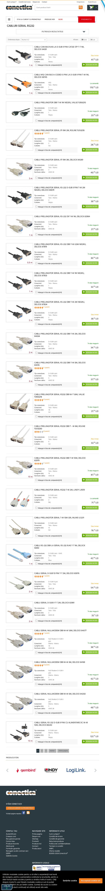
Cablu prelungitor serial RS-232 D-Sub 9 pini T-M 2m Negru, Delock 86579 (59, 189)
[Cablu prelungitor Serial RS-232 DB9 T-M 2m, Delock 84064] (19, 343)
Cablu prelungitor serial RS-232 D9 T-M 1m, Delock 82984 (62, 216)
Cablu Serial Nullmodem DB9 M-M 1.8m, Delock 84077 (60, 630)
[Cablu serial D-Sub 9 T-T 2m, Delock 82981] (19, 612)
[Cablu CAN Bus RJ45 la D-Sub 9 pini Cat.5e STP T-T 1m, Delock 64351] (19, 56)
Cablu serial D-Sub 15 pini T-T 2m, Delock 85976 (56, 573)
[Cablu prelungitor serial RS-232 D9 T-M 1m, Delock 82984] (19, 226)
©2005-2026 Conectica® (58, 853)
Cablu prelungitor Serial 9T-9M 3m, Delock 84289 (58, 160)
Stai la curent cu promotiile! (29, 19)
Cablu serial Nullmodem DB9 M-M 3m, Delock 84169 (59, 662)
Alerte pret (10, 846)
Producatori (36, 848)
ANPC (51, 848)
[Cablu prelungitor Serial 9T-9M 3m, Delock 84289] (19, 169)
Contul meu (10, 841)
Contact (44, 2)
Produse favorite (12, 843)
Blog (61, 19)
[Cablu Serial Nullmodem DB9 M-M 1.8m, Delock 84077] (19, 640)
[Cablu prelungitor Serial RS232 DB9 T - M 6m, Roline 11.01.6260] (19, 435)
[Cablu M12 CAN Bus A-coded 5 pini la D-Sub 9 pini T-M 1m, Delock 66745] (19, 84)
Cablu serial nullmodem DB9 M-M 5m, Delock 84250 (60, 694)
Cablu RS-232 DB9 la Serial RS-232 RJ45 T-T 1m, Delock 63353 (59, 547)
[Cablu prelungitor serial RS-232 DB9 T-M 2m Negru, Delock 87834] (19, 311)
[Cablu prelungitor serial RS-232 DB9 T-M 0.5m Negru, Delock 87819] (19, 253)
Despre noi (36, 2)
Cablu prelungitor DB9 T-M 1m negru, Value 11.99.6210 (60, 102)
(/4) (50, 65)
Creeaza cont (11, 836)
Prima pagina (37, 834)
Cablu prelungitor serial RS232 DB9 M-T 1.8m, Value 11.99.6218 (59, 396)
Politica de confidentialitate (59, 843)
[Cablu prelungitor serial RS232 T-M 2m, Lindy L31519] (19, 499)
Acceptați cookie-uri (90, 880)
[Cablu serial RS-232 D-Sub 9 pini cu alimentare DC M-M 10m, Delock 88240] (19, 732)
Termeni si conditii (56, 846)
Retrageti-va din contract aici (17, 851)
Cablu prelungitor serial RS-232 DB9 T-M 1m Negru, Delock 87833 (59, 274)
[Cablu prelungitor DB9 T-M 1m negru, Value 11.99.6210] (19, 112)
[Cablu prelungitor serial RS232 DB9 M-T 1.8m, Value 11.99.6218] (19, 404)
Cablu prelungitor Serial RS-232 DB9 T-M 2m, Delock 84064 (60, 335)
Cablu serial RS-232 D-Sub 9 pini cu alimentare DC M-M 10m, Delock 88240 (61, 724)
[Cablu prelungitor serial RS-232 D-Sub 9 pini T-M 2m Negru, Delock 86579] (19, 197)
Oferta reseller (54, 851)
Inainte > (52, 751)
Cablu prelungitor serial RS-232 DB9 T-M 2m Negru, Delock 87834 (59, 303)
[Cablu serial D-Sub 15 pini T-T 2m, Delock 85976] (19, 582)
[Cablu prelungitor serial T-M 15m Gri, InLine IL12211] (19, 527)
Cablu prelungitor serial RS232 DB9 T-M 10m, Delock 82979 (60, 459)
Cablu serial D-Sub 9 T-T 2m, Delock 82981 (54, 602)
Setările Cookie (11, 855)
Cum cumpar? (12, 2)
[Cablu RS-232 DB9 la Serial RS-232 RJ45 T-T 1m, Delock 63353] (19, 555)
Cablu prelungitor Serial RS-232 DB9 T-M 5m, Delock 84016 (60, 364)
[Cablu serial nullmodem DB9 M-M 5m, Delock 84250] (19, 703)
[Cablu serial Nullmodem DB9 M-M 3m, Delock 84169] (19, 671)
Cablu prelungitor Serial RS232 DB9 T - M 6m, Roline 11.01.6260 (59, 427)
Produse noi (50, 19)
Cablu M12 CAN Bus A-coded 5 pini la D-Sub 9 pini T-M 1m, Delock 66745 (61, 76)
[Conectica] (21, 793)
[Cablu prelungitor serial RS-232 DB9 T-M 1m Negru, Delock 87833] (19, 282)
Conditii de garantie (56, 838)
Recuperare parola (13, 838)
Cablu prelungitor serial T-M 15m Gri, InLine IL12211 (59, 517)
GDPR (8, 853)
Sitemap (35, 838)
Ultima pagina (63, 751)
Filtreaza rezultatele (52, 32)
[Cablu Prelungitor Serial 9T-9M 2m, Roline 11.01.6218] (19, 140)
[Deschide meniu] (9, 19)
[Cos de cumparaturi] (96, 7)
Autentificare (11, 834)
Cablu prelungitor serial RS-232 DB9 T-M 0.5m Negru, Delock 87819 (60, 245)
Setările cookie (70, 880)
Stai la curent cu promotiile (20, 808)
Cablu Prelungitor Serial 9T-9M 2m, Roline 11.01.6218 (59, 130)
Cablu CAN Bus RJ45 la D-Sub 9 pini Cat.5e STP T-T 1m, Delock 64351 (59, 48)
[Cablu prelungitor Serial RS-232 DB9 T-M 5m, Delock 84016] (19, 372)
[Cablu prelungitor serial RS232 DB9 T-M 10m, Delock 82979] (19, 467)
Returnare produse (56, 841)
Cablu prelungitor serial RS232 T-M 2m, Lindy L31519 (59, 490)
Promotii (86, 19)
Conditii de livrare (24, 2)
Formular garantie (13, 848)
